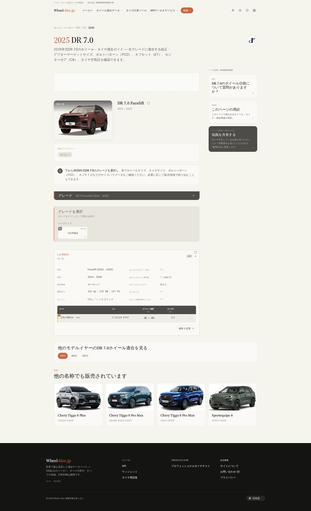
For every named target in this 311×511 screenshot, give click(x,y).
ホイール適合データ (108, 10)
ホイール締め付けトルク (140, 299)
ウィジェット (130, 471)
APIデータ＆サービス (162, 10)
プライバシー (228, 477)
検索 (185, 10)
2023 (85, 355)
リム (113, 309)
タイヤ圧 (170, 309)
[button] (127, 195)
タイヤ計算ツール (136, 10)
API (124, 466)
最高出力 (61, 291)
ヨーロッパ (65, 154)
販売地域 (61, 284)
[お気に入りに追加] (148, 103)
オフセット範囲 (148, 309)
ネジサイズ (134, 292)
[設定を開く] (254, 10)
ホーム (57, 27)
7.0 (84, 27)
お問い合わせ (228, 471)
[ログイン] (233, 10)
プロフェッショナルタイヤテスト (190, 466)
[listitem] (78, 404)
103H (78, 318)
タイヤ (61, 309)
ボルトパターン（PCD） (114, 54)
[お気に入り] (247, 10)
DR (78, 27)
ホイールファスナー (138, 284)
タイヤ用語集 (130, 477)
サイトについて (229, 466)
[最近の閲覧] (240, 10)
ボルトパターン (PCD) (139, 277)
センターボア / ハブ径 (139, 270)
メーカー (87, 10)
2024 (74, 355)
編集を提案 (186, 328)
